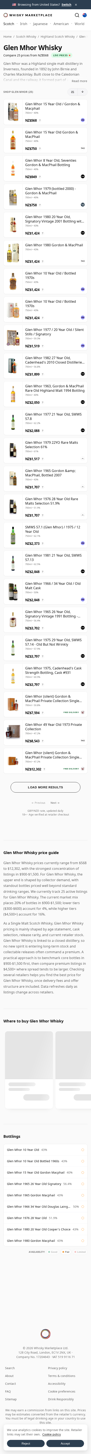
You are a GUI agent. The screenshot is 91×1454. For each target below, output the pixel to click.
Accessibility (56, 1384)
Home (7, 37)
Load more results (45, 787)
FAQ (8, 1391)
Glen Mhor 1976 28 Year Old (27, 1218)
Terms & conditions (61, 1376)
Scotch (8, 23)
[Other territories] (85, 15)
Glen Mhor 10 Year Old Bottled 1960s (33, 1161)
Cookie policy (51, 1434)
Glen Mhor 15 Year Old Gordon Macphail (36, 1172)
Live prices (60, 55)
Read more (79, 81)
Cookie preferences (61, 1391)
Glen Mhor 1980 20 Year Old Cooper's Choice (38, 1229)
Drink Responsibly (61, 1399)
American (61, 23)
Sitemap (11, 1399)
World (79, 23)
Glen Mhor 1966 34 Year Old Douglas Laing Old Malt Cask (39, 1207)
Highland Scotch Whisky (58, 37)
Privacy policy (57, 1368)
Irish (23, 23)
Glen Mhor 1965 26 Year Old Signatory (34, 1184)
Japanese (40, 23)
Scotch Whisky (26, 37)
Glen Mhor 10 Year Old (23, 1150)
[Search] (77, 15)
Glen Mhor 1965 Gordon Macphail (31, 1195)
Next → (55, 803)
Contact (10, 1384)
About (9, 1376)
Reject (26, 1443)
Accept (65, 1443)
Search (10, 1368)
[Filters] (73, 92)
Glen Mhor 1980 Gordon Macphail (31, 1241)
